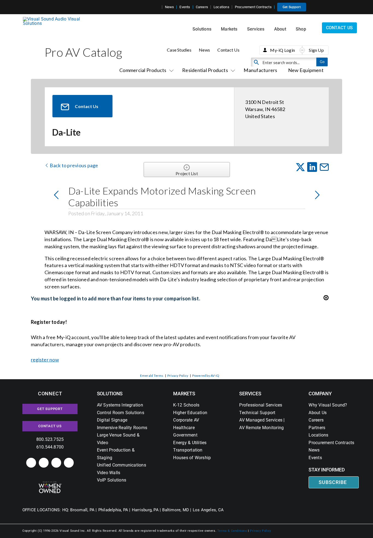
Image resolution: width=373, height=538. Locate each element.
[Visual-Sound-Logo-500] (54, 19)
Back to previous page (73, 165)
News (204, 49)
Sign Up (316, 50)
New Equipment (306, 70)
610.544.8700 (50, 447)
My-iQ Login (282, 50)
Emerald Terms (152, 375)
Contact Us (228, 49)
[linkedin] (31, 463)
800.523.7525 (50, 439)
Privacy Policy (177, 375)
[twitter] (56, 463)
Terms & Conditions (232, 531)
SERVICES (250, 393)
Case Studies (179, 49)
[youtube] (69, 463)
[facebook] (44, 463)
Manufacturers (260, 70)
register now (45, 360)
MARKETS (184, 393)
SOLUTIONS (110, 393)
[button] (157, 7)
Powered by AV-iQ (206, 375)
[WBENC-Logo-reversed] (50, 483)
